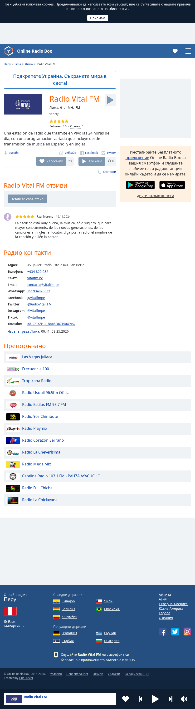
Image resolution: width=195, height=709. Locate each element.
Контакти (109, 172)
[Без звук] (185, 699)
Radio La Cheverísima (41, 452)
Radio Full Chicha (37, 487)
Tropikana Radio (36, 380)
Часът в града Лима (23, 331)
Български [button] (12, 626)
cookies (48, 4)
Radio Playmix (34, 428)
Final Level (26, 678)
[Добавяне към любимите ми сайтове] (125, 699)
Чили (108, 601)
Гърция (110, 633)
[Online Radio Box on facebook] (162, 631)
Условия (56, 674)
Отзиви (75, 126)
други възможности (155, 195)
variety (53, 114)
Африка (165, 594)
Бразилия (112, 609)
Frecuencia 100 (35, 368)
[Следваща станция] (170, 699)
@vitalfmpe (36, 297)
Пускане (95, 161)
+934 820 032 (37, 271)
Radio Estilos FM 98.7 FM (44, 404)
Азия (163, 599)
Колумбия (69, 616)
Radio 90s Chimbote (40, 416)
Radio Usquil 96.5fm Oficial (46, 392)
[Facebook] (89, 153)
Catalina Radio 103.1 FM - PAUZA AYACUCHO (61, 476)
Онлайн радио (15, 597)
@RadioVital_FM (39, 304)
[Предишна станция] (140, 699)
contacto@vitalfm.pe (43, 284)
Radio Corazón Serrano (43, 440)
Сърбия (68, 641)
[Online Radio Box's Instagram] (187, 631)
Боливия (68, 609)
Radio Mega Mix (36, 464)
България (111, 641)
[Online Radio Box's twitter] (175, 631)
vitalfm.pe (35, 278)
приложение (137, 157)
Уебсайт (70, 153)
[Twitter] (109, 153)
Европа (164, 613)
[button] (155, 699)
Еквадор (68, 601)
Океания (166, 617)
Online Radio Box (34, 51)
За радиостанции (137, 674)
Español (14, 153)
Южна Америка (171, 608)
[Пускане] (110, 100)
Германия (69, 633)
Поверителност (77, 674)
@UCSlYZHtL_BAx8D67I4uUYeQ (51, 323)
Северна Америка (173, 604)
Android (115, 660)
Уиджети (114, 674)
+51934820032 (38, 291)
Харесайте (55, 161)
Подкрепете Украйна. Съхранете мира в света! (60, 79)
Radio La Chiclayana (40, 499)
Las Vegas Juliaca (37, 356)
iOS (132, 660)
